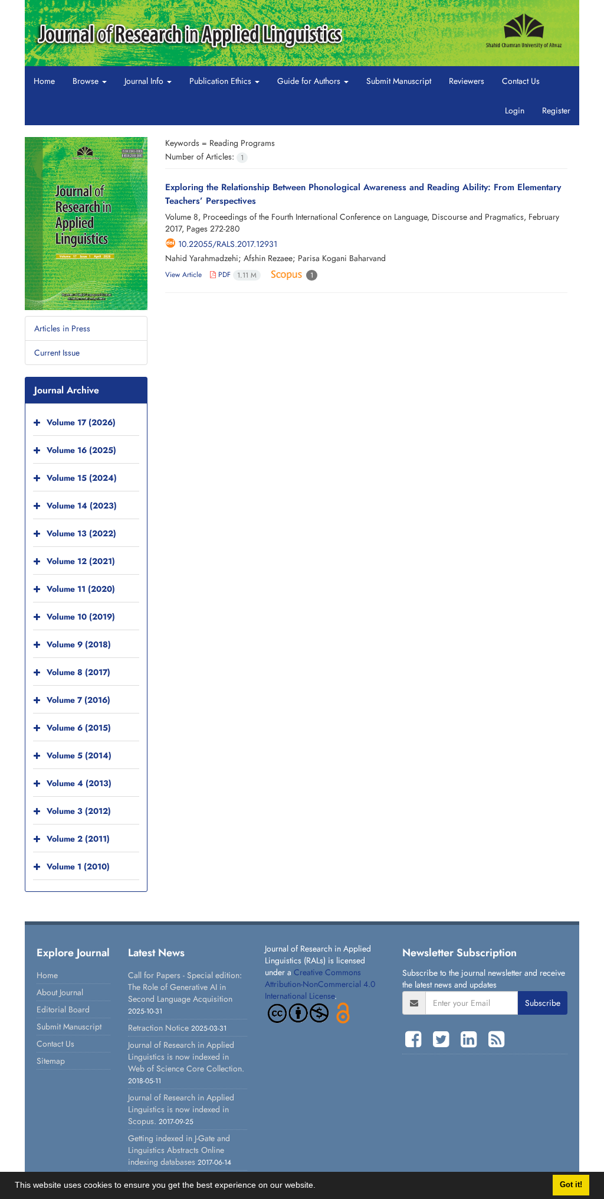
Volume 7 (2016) (78, 700)
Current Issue (57, 353)
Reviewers (466, 81)
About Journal (60, 992)
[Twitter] (444, 1039)
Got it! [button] (571, 1185)
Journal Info (145, 81)
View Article (183, 274)
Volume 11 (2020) (81, 589)
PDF (236, 274)
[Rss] (496, 1039)
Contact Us (521, 81)
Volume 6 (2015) (79, 728)
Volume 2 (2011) (78, 839)
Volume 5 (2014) (79, 755)
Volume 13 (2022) (81, 533)
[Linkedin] (471, 1039)
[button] (319, 1186)
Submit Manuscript (398, 81)
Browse (87, 81)
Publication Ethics (221, 81)
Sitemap (51, 1061)
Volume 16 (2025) (81, 450)
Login (514, 110)
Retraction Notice (158, 1028)
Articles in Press (62, 328)
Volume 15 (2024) (82, 478)
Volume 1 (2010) (78, 866)
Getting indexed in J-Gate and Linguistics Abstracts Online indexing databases (179, 1150)
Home (44, 81)
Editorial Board (63, 1009)
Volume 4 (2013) (79, 783)
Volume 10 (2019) (81, 617)
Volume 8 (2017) (78, 672)
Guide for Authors (310, 81)
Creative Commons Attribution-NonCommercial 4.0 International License (320, 984)
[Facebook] (416, 1039)
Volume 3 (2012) (79, 811)
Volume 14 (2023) (82, 505)
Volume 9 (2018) (79, 644)
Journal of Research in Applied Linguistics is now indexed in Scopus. (181, 1109)
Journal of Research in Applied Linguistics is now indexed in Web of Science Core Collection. (186, 1056)
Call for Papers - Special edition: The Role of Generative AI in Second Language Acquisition (185, 987)
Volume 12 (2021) (81, 561)
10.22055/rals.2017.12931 (227, 244)
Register (556, 110)
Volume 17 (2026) (81, 422)
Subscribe (542, 1003)
